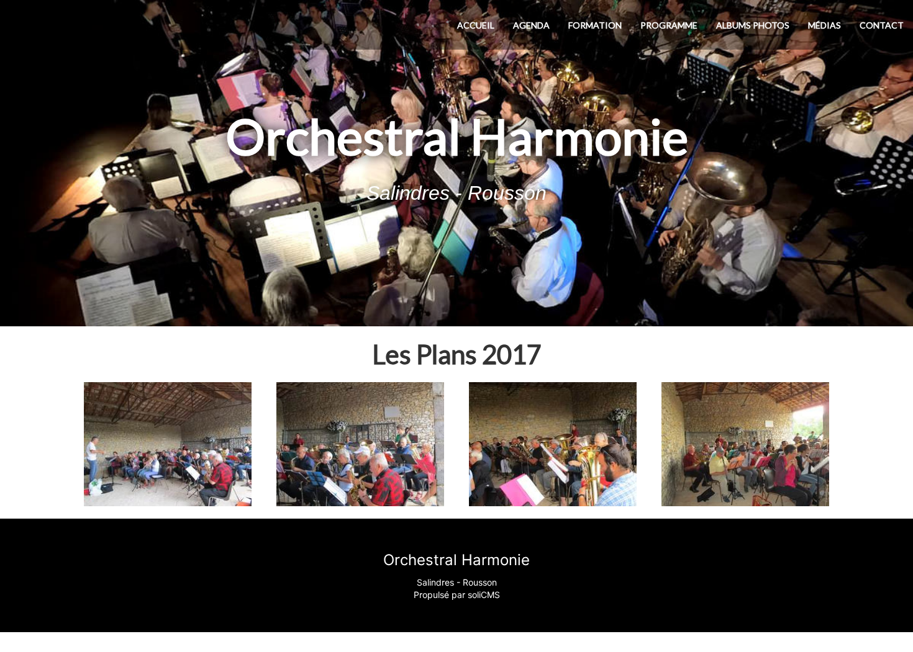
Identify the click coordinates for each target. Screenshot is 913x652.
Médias (824, 25)
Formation (595, 25)
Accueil (475, 25)
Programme (668, 25)
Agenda (531, 25)
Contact (882, 25)
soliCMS (484, 594)
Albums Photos (752, 25)
